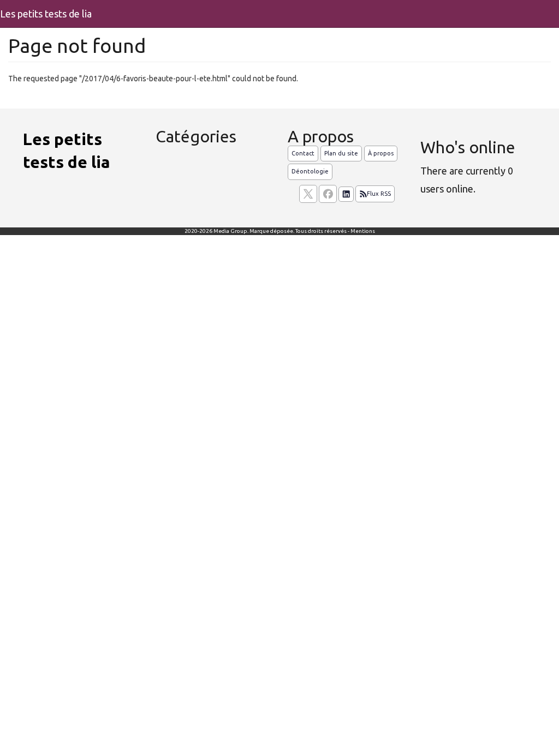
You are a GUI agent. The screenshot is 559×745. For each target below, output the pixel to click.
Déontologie (310, 171)
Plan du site (341, 153)
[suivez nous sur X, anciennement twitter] (308, 194)
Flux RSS (379, 193)
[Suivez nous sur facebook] (328, 194)
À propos (381, 153)
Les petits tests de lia (46, 13)
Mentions (362, 231)
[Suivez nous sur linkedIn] (346, 194)
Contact (303, 153)
